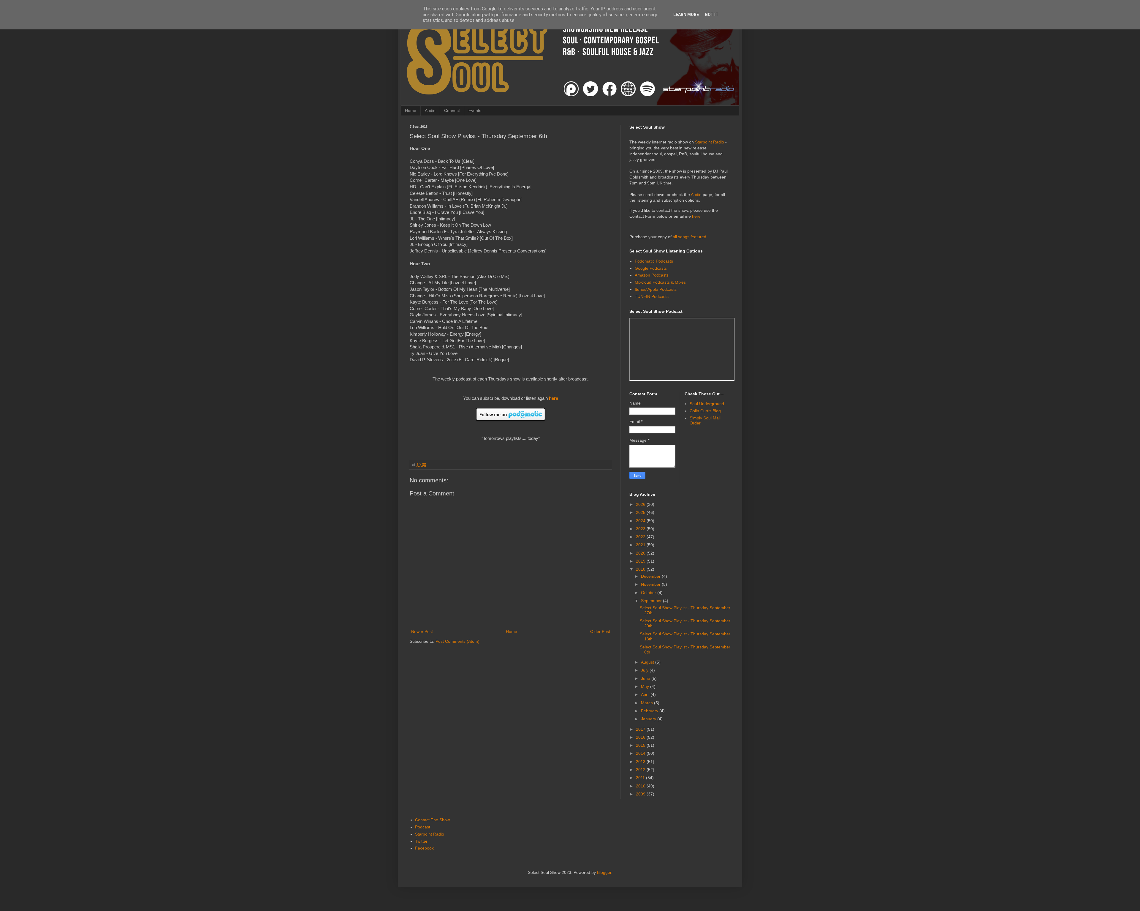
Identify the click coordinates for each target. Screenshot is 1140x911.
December (651, 576)
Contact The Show (432, 819)
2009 (641, 794)
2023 (641, 528)
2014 (641, 753)
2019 (641, 561)
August (648, 662)
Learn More (686, 14)
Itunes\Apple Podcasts (656, 289)
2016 (641, 737)
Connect (452, 110)
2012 (641, 769)
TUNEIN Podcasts (652, 296)
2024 (641, 520)
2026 (641, 504)
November (651, 584)
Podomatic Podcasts (654, 261)
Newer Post (422, 631)
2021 (641, 544)
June (646, 678)
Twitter (421, 841)
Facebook (424, 848)
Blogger (604, 872)
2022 (641, 536)
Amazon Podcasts (652, 275)
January (649, 718)
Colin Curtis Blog (705, 410)
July (645, 670)
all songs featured (689, 236)
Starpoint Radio (709, 142)
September (652, 600)
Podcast (422, 827)
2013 (641, 761)
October (649, 592)
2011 (641, 777)
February (650, 710)
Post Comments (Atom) (457, 641)
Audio (430, 110)
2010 (641, 786)
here (553, 398)
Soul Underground (707, 403)
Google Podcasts (651, 268)
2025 (641, 512)
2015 (641, 745)
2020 (641, 553)
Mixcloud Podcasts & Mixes (660, 282)
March (647, 702)
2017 (641, 729)
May (645, 686)
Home (410, 110)
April (645, 694)
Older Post (600, 631)
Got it (711, 14)
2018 (641, 569)
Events (474, 110)
